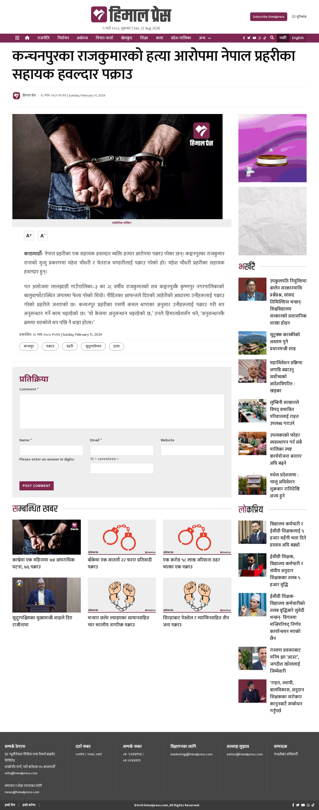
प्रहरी (70, 346)
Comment (29, 389)
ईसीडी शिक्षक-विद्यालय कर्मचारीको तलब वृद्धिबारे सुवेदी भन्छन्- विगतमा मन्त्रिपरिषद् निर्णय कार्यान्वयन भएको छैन (287, 617)
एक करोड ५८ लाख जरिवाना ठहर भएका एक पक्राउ (191, 563)
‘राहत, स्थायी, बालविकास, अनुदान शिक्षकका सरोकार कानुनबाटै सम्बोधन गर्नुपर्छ (287, 697)
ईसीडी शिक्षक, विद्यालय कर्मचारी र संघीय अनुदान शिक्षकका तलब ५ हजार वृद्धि (286, 571)
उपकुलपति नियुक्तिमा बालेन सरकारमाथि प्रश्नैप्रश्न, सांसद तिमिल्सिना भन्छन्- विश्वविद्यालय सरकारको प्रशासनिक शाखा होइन (288, 302)
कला (159, 38)
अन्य (202, 38)
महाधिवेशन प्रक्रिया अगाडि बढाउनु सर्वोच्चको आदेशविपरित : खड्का (286, 377)
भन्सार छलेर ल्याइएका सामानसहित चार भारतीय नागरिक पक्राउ (118, 621)
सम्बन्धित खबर (35, 509)
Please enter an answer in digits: (47, 459)
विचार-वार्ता (104, 38)
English (298, 38)
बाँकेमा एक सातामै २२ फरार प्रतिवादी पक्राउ (120, 563)
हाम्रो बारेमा (28, 805)
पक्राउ (50, 346)
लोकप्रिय (250, 510)
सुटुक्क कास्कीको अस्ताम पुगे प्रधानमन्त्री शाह (285, 342)
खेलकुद (126, 38)
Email (96, 440)
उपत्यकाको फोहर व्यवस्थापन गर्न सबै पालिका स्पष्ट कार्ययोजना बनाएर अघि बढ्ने (286, 449)
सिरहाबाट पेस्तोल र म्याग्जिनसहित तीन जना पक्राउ (196, 621)
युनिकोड (301, 16)
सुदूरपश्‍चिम (93, 346)
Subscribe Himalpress (268, 16)
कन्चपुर (29, 346)
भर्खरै (283, 38)
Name (25, 440)
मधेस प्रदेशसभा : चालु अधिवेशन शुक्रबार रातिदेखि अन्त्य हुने (285, 485)
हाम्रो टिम (10, 805)
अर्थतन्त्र (82, 38)
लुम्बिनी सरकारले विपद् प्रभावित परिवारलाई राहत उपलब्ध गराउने (284, 413)
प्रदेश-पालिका (181, 38)
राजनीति (43, 38)
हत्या (116, 346)
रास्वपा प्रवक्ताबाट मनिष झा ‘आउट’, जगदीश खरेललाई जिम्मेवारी (285, 660)
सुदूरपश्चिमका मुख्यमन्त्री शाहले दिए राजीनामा (42, 621)
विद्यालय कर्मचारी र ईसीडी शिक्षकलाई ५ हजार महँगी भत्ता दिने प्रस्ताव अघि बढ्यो (288, 534)
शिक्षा (144, 38)
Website (167, 440)
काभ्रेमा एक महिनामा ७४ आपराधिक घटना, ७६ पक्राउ (43, 563)
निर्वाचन (63, 38)
